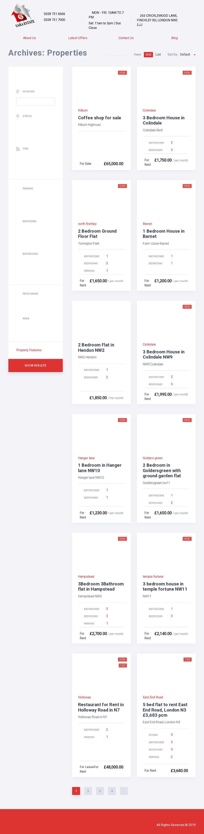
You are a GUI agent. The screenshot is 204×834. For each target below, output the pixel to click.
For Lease (87, 767)
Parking (28, 188)
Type (25, 148)
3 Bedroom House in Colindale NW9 (164, 354)
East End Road (153, 697)
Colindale (149, 110)
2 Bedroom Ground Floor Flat (97, 234)
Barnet (147, 224)
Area (26, 318)
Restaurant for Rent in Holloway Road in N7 (101, 707)
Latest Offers (77, 38)
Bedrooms (29, 221)
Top (122, 665)
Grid (148, 54)
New (122, 72)
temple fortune (153, 576)
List (158, 54)
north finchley (87, 224)
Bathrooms (30, 253)
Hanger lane (86, 458)
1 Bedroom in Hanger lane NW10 (100, 468)
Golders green (153, 458)
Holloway (84, 697)
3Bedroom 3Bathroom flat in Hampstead (101, 586)
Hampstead (86, 576)
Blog (174, 38)
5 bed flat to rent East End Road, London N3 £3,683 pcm (165, 710)
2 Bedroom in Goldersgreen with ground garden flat (162, 470)
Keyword (29, 91)
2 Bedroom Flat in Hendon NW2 (96, 347)
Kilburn (83, 110)
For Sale (85, 164)
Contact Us (126, 38)
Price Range (30, 293)
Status (27, 116)
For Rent (150, 770)
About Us (29, 38)
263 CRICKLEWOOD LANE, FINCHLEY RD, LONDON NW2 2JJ (157, 20)
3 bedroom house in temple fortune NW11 (165, 586)
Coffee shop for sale (99, 117)
